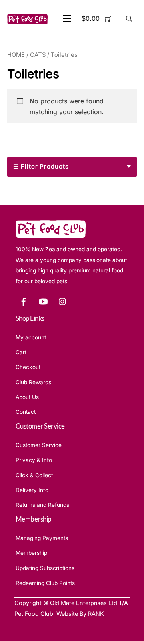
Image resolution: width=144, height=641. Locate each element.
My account (31, 337)
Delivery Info (32, 490)
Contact (26, 412)
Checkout (28, 367)
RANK (96, 613)
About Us (27, 397)
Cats (38, 54)
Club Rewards (33, 382)
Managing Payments (42, 538)
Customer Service (39, 445)
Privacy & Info (34, 460)
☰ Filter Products (41, 166)
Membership (31, 553)
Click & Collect (34, 475)
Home (16, 54)
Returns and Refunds (42, 505)
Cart (21, 352)
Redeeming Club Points (45, 583)
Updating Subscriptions (45, 568)
